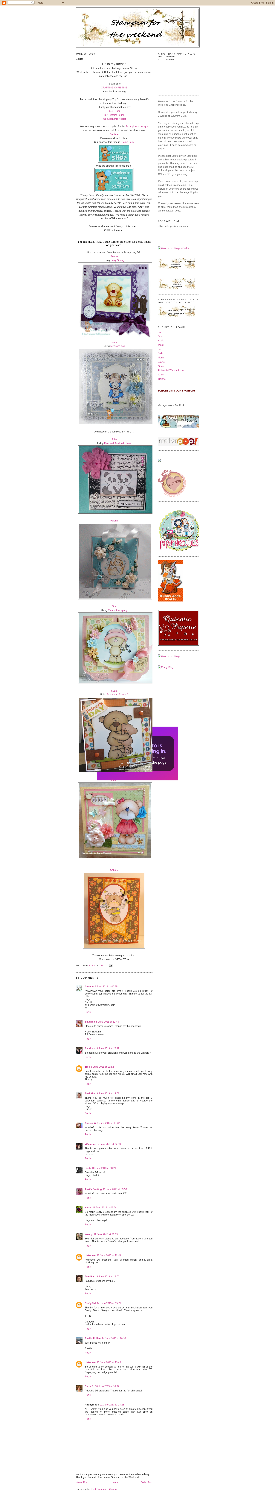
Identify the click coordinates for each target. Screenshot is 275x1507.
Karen (88, 1207)
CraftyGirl (90, 1303)
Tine (87, 1066)
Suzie (114, 690)
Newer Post (82, 1482)
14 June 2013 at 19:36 (114, 1338)
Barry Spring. (118, 260)
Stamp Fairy (127, 142)
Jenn (160, 349)
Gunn (114, 780)
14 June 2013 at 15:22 (109, 1303)
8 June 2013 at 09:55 (106, 986)
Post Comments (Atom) (104, 1489)
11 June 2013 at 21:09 (106, 1234)
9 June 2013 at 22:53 (109, 1144)
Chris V (114, 869)
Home (114, 1482)
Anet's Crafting (93, 1189)
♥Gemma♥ (91, 1144)
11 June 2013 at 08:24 (105, 1207)
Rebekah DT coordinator (171, 370)
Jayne (161, 361)
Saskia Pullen (93, 1338)
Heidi (88, 1168)
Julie (114, 439)
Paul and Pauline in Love (117, 443)
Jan (160, 332)
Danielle (114, 134)
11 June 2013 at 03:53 (115, 1189)
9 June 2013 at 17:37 (108, 1123)
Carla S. (89, 1386)
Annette (89, 986)
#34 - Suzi (114, 111)
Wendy (89, 1234)
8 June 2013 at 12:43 (107, 1021)
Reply (88, 1012)
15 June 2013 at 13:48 (109, 1362)
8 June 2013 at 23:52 (102, 1066)
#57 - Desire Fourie (114, 114)
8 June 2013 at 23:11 (108, 1048)
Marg (161, 344)
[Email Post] (110, 965)
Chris (161, 374)
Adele (161, 340)
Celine (114, 342)
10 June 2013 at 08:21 (104, 1168)
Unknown (90, 1255)
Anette (114, 256)
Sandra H (90, 1048)
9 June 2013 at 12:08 (108, 1093)
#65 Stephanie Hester (114, 118)
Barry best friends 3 (117, 694)
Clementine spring (117, 610)
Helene (114, 520)
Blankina (90, 1021)
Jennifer (89, 1276)
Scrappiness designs (137, 126)
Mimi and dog (117, 346)
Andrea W (90, 1123)
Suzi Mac (90, 1093)
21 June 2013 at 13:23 (112, 1404)
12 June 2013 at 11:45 (109, 1255)
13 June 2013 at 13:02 (107, 1276)
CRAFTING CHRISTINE (114, 87)
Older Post (146, 1482)
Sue (114, 606)
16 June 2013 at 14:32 (107, 1386)
